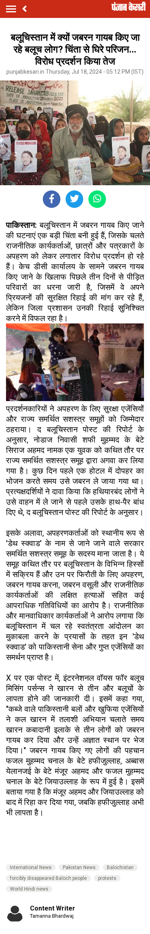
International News (31, 867)
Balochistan (120, 867)
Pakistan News (79, 867)
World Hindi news (29, 889)
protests (107, 878)
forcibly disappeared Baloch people (48, 878)
